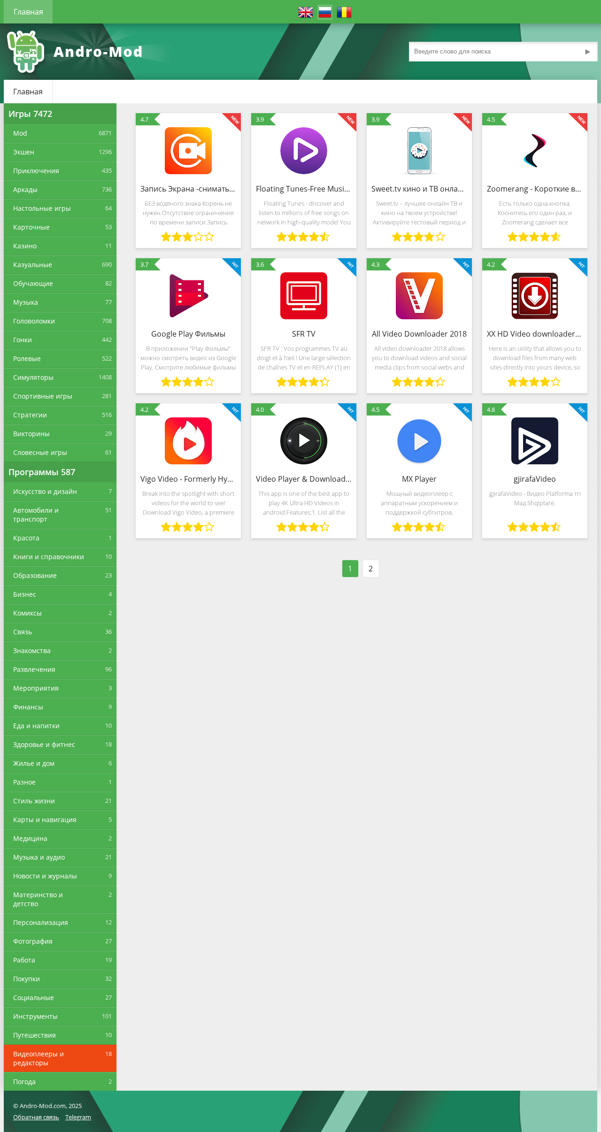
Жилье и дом (33, 763)
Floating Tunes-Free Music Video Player (304, 189)
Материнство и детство (38, 899)
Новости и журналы (45, 875)
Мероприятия (36, 688)
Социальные (33, 997)
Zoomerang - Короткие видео (535, 189)
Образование (35, 575)
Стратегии (30, 414)
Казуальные (32, 264)
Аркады (25, 189)
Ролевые (27, 358)
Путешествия (34, 1035)
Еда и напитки (36, 725)
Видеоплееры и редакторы (38, 1058)
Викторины (31, 433)
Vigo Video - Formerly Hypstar (188, 479)
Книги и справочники (48, 556)
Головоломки (34, 320)
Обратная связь (36, 1117)
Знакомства (32, 650)
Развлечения (34, 669)
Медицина (30, 838)
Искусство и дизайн (45, 491)
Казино (25, 245)
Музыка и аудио (39, 857)
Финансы (28, 706)
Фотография (33, 941)
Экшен (23, 151)
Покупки (26, 978)
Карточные (31, 227)
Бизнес (24, 594)
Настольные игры (42, 208)
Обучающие (33, 283)
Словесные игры (40, 452)
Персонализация (40, 922)
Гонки (22, 339)
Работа (24, 959)
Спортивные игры (42, 396)
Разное (24, 782)
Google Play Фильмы (188, 334)
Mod (20, 133)
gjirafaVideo (535, 479)
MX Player (419, 479)
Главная (28, 12)
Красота (26, 537)
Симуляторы (33, 377)
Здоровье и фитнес (44, 744)
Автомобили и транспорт (36, 515)
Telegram (78, 1117)
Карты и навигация (45, 819)
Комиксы (27, 612)
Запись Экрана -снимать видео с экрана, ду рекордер (188, 189)
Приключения (36, 170)
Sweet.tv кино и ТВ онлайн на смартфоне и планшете (419, 189)
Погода (24, 1081)
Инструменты (35, 1016)
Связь (22, 631)
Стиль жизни (34, 800)
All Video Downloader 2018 (419, 334)
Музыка (25, 302)
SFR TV (304, 334)
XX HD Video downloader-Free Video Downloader (535, 334)
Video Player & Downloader (304, 479)
